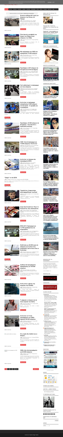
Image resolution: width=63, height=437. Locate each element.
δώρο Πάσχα (36, 39)
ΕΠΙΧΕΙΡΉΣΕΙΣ (22, 163)
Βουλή (26, 89)
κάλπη (23, 304)
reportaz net (23, 88)
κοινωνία (21, 40)
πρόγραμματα (27, 146)
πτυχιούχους (32, 163)
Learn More (50, 2)
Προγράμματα (28, 163)
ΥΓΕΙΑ (38, 9)
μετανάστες (24, 72)
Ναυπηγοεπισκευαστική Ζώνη (24, 21)
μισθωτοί (36, 211)
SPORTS (41, 9)
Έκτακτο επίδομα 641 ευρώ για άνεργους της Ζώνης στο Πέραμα (29, 17)
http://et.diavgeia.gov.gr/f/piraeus (49, 391)
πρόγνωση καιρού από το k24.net (50, 383)
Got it (53, 2)
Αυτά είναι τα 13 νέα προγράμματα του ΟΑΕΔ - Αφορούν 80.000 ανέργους (28, 317)
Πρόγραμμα (21, 90)
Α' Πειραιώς (35, 88)
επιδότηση (24, 252)
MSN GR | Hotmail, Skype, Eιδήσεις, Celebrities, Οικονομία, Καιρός (49, 345)
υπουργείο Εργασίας (31, 146)
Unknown (23, 145)
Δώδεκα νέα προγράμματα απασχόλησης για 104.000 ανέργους (28, 266)
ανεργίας (19, 179)
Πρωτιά (25, 304)
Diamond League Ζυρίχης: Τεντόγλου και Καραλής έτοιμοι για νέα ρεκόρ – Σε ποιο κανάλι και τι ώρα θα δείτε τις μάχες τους (50, 296)
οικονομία (31, 21)
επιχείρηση (27, 252)
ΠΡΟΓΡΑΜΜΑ (26, 179)
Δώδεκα (25, 270)
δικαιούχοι (21, 252)
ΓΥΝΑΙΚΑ (45, 9)
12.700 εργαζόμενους (35, 231)
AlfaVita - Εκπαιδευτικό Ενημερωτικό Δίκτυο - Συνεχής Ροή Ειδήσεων (50, 309)
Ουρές (28, 338)
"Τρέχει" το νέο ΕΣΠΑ (11, 177)
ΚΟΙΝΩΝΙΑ (19, 9)
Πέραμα (34, 21)
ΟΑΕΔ (29, 21)
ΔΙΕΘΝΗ (24, 9)
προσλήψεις (29, 72)
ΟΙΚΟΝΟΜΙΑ (33, 9)
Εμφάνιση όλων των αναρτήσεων (28, 13)
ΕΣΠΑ (25, 163)
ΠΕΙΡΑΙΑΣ (15, 9)
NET (22, 20)
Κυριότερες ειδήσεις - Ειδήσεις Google (50, 302)
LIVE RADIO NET (46, 314)
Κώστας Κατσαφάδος (34, 89)
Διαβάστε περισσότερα (8, 30)
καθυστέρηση (29, 89)
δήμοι (34, 71)
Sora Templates (30, 434)
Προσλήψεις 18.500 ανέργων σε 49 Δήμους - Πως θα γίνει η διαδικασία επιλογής (29, 124)
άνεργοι (35, 20)
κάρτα (26, 338)
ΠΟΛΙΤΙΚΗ (28, 9)
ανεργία (34, 287)
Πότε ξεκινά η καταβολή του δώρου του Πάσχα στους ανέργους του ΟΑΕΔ (28, 36)
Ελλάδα (37, 71)
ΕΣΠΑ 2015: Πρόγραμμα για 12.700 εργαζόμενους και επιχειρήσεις (28, 227)
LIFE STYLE (49, 9)
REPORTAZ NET (11, 5)
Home (7, 9)
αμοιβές (33, 109)
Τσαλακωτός (22, 194)
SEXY (53, 9)
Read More (23, 29)
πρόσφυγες (33, 72)
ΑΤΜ (36, 337)
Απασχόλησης (22, 270)
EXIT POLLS (29, 304)
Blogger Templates (35, 434)
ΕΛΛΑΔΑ (10, 9)
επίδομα (24, 338)
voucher (27, 354)
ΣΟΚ (26, 304)
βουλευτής (24, 89)
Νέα (27, 270)
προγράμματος (33, 252)
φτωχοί (25, 194)
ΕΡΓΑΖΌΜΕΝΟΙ (32, 211)
